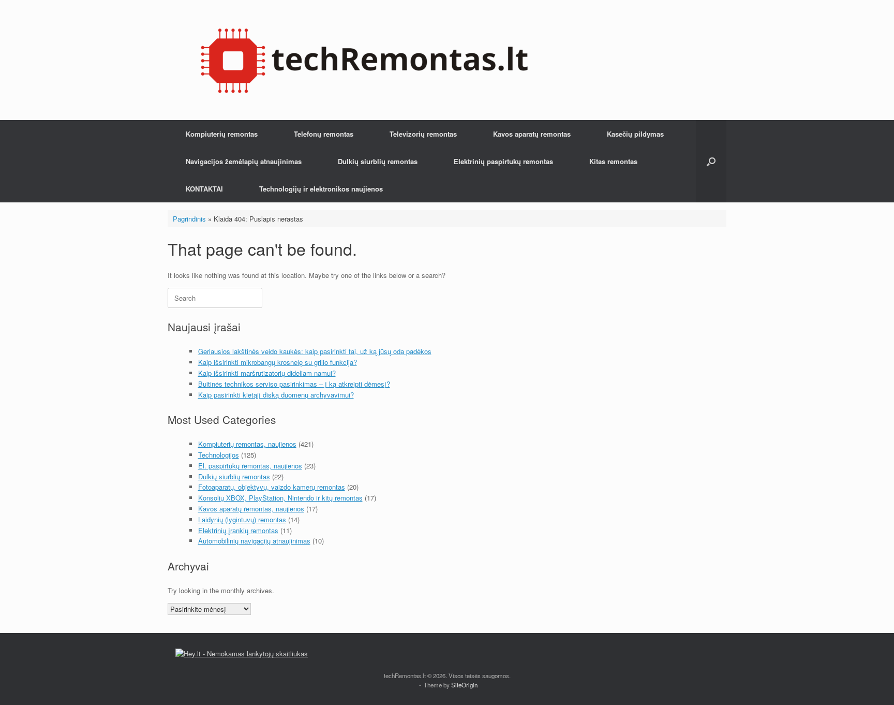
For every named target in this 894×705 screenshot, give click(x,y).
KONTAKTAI (204, 189)
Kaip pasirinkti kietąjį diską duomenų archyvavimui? (276, 395)
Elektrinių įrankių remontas (238, 530)
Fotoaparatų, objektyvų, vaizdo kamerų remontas (271, 487)
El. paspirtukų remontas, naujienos (250, 466)
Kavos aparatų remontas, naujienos (251, 508)
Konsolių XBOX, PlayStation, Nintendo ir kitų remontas (280, 498)
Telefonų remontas (323, 134)
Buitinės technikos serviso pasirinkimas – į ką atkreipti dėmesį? (294, 384)
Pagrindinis (189, 219)
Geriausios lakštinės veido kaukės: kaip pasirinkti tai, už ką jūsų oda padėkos (314, 351)
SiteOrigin (464, 685)
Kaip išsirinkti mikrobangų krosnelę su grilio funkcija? (277, 362)
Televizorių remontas (423, 134)
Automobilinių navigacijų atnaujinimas (254, 541)
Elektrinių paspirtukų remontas (503, 161)
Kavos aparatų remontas (532, 134)
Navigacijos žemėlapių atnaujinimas (244, 161)
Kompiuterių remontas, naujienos (247, 444)
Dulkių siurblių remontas (378, 161)
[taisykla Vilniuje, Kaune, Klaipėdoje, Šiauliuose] (364, 60)
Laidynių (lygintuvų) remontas (242, 519)
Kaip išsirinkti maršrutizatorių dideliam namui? (267, 373)
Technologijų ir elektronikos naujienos (321, 189)
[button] (711, 161)
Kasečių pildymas (635, 134)
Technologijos (218, 455)
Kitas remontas (613, 161)
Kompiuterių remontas (222, 134)
